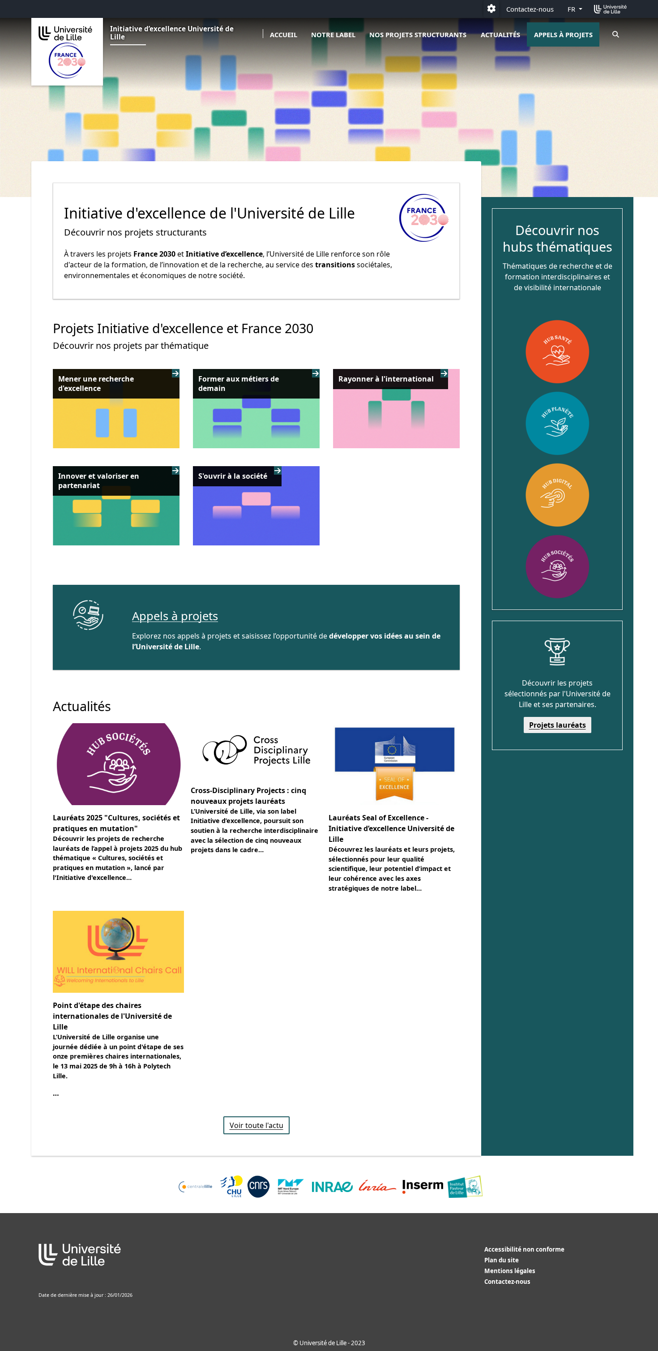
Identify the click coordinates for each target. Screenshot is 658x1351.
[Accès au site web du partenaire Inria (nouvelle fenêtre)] (377, 1186)
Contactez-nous (530, 8)
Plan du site (501, 1260)
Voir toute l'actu (256, 1125)
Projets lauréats (557, 725)
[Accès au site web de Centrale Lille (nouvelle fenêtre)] (195, 1187)
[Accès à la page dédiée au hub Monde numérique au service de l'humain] (557, 494)
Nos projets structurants (417, 34)
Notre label (333, 34)
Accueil (283, 34)
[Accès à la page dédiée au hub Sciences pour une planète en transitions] (557, 423)
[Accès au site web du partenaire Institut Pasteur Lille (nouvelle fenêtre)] (465, 1186)
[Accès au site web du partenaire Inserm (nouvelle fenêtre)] (422, 1187)
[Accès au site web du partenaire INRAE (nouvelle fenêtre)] (332, 1187)
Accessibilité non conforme (524, 1249)
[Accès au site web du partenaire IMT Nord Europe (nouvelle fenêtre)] (291, 1186)
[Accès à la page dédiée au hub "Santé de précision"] (557, 351)
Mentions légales (509, 1271)
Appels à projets (563, 34)
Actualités (500, 34)
